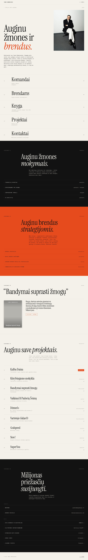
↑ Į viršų (81, 556)
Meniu (82, 2)
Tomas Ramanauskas (8, 2)
